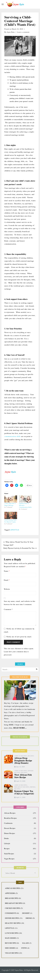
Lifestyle (7, 843)
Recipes (31, 756)
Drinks (32, 787)
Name (7, 571)
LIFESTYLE (14, 530)
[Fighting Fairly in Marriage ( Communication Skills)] (25, 498)
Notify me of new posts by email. (19, 636)
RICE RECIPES (12, 943)
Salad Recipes (9, 853)
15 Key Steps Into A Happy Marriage (10, 504)
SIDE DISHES (11, 948)
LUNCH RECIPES (13, 933)
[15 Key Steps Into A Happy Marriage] (10, 498)
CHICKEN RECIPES (14, 908)
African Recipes (20, 756)
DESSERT (27, 913)
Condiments (8, 823)
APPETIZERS (11, 893)
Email (7, 580)
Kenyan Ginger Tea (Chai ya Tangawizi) (24, 792)
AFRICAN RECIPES (14, 888)
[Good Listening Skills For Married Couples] (10, 515)
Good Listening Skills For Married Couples (10, 521)
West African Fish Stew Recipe (23, 776)
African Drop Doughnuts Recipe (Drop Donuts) (23, 760)
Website (7, 589)
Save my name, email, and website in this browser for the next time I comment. (19, 602)
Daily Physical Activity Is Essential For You (18, 548)
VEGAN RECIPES (13, 953)
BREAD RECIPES (13, 898)
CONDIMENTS (12, 913)
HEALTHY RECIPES (14, 923)
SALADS (26, 943)
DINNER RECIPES (13, 918)
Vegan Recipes (9, 858)
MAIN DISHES (12, 938)
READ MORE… (20, 728)
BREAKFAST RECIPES (15, 903)
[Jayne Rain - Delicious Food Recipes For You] (15, 3)
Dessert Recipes (9, 828)
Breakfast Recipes (21, 787)
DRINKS (30, 918)
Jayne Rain (11, 32)
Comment (8, 609)
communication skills (12, 436)
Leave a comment (23, 32)
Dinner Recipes (9, 833)
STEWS (25, 948)
